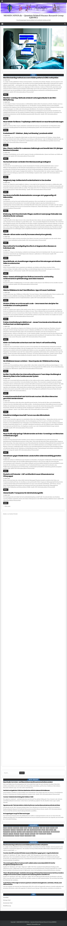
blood (21, 828)
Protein (22, 834)
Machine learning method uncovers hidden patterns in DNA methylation (30, 77)
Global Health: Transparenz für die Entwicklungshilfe (23, 493)
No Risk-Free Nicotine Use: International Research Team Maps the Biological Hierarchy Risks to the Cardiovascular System (32, 375)
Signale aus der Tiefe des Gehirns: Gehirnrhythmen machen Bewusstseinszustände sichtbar (31, 805)
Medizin (40, 832)
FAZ (28, 830)
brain (26, 828)
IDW (55, 830)
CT (44, 828)
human (51, 830)
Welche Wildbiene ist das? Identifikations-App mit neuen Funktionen (29, 290)
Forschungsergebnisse (35, 830)
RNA (37, 834)
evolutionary (20, 830)
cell (41, 828)
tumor (22, 835)
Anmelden (6, 897)
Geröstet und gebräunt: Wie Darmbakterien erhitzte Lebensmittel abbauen (26, 790)
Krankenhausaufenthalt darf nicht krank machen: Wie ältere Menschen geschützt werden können (30, 397)
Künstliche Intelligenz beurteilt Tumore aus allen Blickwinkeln (26, 415)
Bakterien (10, 828)
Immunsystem (6, 832)
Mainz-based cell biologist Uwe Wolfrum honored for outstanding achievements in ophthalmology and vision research (28, 277)
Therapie (17, 835)
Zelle (34, 835)
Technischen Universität (9, 835)
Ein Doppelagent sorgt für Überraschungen (16, 813)
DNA (56, 828)
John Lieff (19, 832)
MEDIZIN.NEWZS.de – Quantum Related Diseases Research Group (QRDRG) (33, 16)
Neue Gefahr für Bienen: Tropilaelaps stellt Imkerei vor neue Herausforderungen (33, 121)
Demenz (47, 828)
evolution (13, 830)
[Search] (65, 23)
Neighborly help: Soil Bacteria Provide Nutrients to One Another (27, 180)
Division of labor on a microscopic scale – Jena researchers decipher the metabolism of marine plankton (30, 304)
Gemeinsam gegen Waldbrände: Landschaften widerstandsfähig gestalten (32, 456)
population (16, 834)
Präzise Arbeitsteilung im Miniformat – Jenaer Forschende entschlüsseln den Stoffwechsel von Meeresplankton (32, 323)
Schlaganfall (43, 834)
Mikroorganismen (55, 832)
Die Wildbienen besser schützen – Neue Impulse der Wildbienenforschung (31, 361)
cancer (30, 828)
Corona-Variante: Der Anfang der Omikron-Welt (18, 797)
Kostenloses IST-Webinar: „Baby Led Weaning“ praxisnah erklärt (28, 133)
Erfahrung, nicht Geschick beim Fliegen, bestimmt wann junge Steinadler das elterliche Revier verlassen (32, 215)
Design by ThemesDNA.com (33, 924)
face (25, 830)
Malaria (35, 832)
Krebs (24, 832)
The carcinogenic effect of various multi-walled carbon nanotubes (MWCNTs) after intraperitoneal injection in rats (29, 864)
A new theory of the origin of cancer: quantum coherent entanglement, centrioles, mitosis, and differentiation (32, 883)
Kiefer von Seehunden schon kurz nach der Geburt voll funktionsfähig (29, 342)
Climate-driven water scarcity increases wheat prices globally (27, 234)
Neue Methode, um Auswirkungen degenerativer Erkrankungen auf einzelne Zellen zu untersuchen (32, 262)
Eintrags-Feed (6, 900)
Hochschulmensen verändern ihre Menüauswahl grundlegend (27, 162)
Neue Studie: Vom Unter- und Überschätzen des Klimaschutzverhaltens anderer (28, 782)
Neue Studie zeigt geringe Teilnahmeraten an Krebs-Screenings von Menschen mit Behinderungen (33, 434)
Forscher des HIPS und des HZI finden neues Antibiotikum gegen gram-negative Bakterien (31, 853)
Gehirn (43, 830)
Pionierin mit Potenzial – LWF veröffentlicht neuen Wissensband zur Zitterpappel (28, 475)
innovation (13, 832)
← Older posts (6, 506)
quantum (27, 834)
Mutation (5, 834)
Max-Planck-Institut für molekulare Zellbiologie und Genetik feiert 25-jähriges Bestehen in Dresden (33, 149)
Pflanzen (11, 834)
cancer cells (36, 828)
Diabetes (52, 828)
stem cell (49, 834)
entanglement (6, 830)
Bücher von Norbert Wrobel (10, 514)
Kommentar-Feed (7, 903)
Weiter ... (6, 94)
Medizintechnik (46, 832)
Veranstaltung (28, 835)
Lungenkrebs (29, 832)
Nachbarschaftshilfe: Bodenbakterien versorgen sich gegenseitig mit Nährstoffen (29, 196)
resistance (32, 834)
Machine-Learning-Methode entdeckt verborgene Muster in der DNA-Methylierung (30, 99)
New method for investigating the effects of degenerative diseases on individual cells (29, 247)
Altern (5, 828)
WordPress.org (7, 905)
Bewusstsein (16, 828)
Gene (47, 830)
